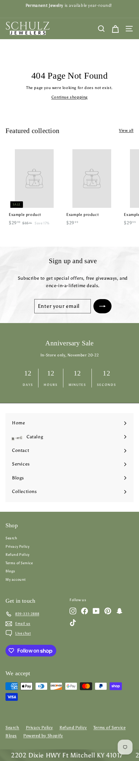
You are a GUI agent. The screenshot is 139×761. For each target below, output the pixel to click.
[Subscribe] (102, 306)
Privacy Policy (17, 546)
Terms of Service (19, 563)
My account (15, 579)
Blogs (10, 571)
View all (126, 130)
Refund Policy (17, 555)
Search (11, 538)
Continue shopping (69, 97)
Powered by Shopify (43, 735)
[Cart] (115, 28)
